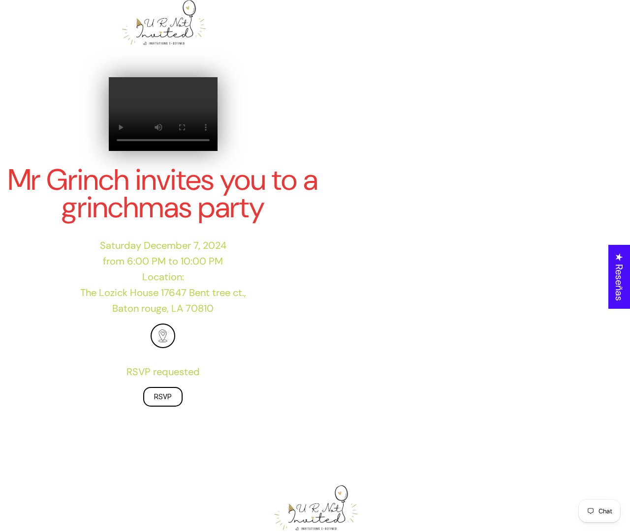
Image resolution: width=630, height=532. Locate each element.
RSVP (163, 397)
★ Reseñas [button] (619, 277)
